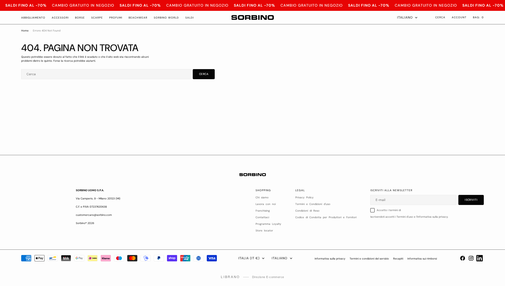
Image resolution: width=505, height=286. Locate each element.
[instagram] (471, 258)
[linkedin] (479, 258)
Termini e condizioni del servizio (369, 258)
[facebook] (462, 258)
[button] (478, 17)
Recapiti (398, 258)
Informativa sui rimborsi (422, 258)
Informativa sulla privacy (330, 258)
